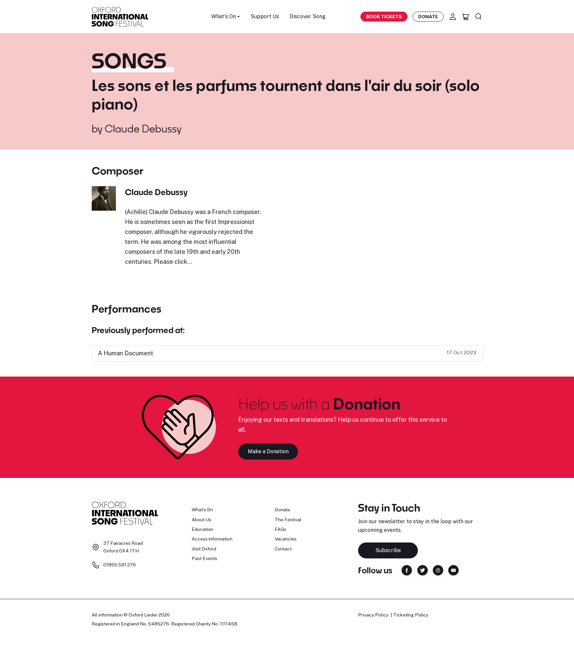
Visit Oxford (204, 548)
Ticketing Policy (410, 614)
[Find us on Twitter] (422, 569)
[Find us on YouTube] (453, 569)
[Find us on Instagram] (437, 569)
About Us (201, 519)
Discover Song (308, 16)
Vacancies (286, 538)
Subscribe (388, 550)
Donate (428, 16)
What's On (202, 509)
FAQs (280, 529)
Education (202, 529)
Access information (212, 538)
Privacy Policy (373, 614)
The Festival (288, 519)
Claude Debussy (143, 128)
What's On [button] (223, 16)
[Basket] (466, 17)
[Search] (479, 17)
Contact (283, 548)
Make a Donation (268, 451)
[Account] (453, 17)
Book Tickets (384, 16)
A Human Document (125, 353)
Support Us (264, 16)
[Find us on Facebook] (406, 569)
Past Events (204, 558)
